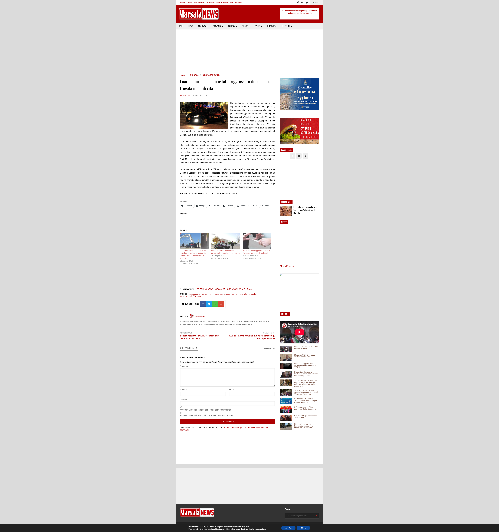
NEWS (190, 26)
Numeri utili (211, 2)
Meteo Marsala (287, 266)
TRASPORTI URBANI (236, 2)
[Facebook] (297, 2)
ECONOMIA (217, 26)
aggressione (194, 294)
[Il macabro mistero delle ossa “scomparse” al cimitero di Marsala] (286, 211)
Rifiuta (303, 528)
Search (316, 3)
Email (232, 390)
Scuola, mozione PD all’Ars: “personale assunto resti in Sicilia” (199, 337)
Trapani (250, 289)
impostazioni (260, 529)
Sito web (184, 399)
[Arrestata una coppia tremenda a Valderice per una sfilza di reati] (257, 241)
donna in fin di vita (239, 294)
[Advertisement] (249, 51)
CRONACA (202, 26)
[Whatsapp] (215, 304)
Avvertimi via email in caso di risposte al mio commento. (205, 410)
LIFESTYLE (271, 26)
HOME (181, 26)
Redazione (186, 95)
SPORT (245, 26)
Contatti (189, 2)
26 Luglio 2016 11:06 (199, 95)
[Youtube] (302, 2)
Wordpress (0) (269, 348)
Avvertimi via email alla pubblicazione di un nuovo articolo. (207, 415)
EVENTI (258, 26)
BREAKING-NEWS (205, 289)
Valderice (197, 296)
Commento (185, 366)
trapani (189, 296)
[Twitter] (307, 2)
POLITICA (232, 26)
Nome (183, 390)
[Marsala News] (199, 15)
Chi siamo (182, 2)
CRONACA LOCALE (236, 289)
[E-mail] (221, 304)
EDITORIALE (286, 202)
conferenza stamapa (221, 294)
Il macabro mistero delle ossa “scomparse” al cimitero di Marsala (305, 210)
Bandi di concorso (199, 2)
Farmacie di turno (222, 2)
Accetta (288, 528)
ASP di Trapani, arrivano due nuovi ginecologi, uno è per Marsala (252, 337)
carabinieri (206, 294)
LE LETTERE (286, 26)
